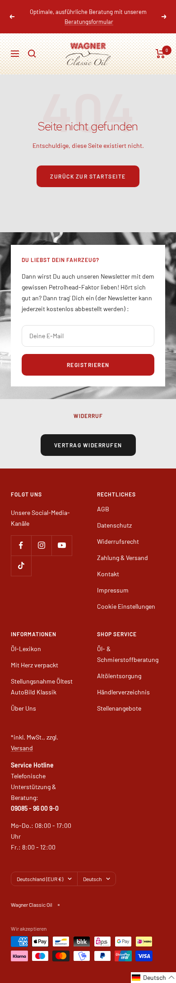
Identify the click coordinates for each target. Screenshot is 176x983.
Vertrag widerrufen (88, 445)
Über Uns (23, 708)
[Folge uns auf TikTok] (21, 566)
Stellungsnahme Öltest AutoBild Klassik (42, 686)
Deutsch (92, 879)
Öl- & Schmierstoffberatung (127, 654)
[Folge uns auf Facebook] (21, 545)
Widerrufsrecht (118, 541)
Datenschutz (114, 525)
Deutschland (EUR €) (40, 879)
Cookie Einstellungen (126, 606)
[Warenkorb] (160, 53)
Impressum (113, 590)
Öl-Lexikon (26, 648)
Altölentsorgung (119, 676)
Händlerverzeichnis (123, 692)
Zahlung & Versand (122, 557)
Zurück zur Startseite (88, 176)
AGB (103, 509)
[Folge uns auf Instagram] (41, 545)
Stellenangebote (119, 708)
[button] (153, 977)
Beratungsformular (89, 21)
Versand (22, 748)
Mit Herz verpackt (34, 665)
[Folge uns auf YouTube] (61, 545)
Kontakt (108, 574)
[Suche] (32, 54)
